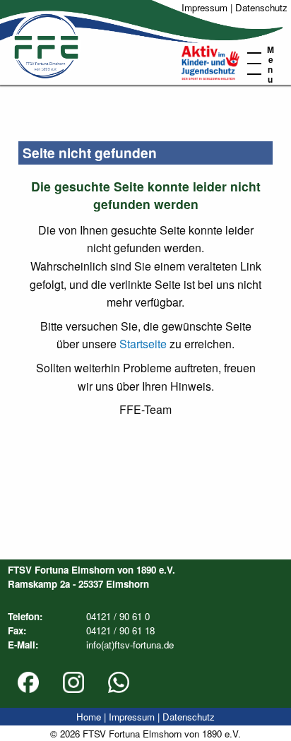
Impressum (204, 7)
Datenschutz (261, 7)
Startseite (143, 344)
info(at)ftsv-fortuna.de (130, 644)
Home (88, 716)
